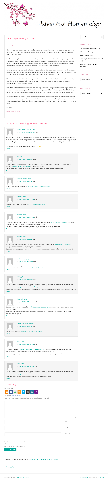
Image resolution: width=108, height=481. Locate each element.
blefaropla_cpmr (22, 299)
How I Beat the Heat (86, 55)
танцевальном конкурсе (59, 222)
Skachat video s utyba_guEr (25, 179)
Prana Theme (84, 477)
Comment (65, 402)
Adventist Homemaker (22, 477)
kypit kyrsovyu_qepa (23, 259)
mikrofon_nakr (21, 237)
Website (67, 433)
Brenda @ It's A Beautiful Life (26, 129)
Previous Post (9, 467)
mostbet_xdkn (21, 196)
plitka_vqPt (20, 364)
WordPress (100, 477)
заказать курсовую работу (34, 267)
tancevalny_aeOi (22, 214)
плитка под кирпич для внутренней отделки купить (28, 287)
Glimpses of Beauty (86, 52)
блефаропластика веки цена (40, 307)
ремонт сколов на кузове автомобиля (32, 349)
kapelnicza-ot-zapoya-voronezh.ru (32, 331)
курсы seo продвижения (21, 166)
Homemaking (16, 112)
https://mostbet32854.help (36, 204)
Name (67, 421)
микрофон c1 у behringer (63, 244)
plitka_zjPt (20, 277)
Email (66, 427)
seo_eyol (19, 156)
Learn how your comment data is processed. (44, 459)
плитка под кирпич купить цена (21, 374)
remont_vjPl (20, 341)
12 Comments (24, 45)
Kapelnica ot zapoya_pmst (25, 324)
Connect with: (8, 388)
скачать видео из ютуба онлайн (39, 186)
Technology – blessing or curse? (90, 48)
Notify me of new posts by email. (14, 446)
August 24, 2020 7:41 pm (13, 45)
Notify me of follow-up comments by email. (18, 442)
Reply (8, 149)
